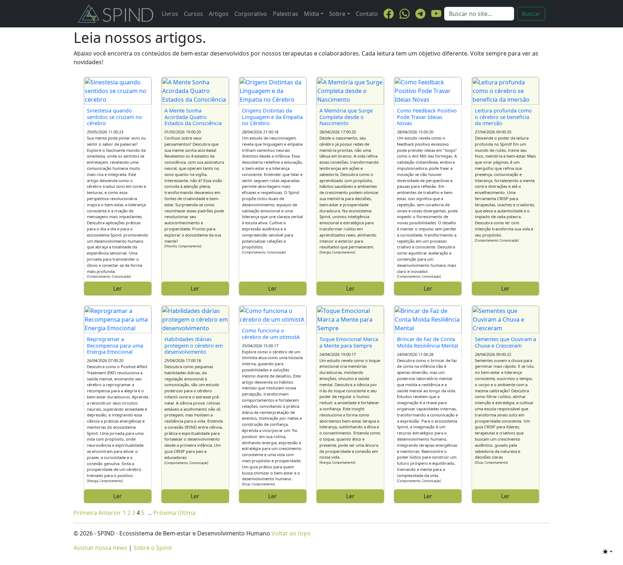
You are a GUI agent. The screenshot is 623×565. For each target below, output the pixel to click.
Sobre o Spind (152, 548)
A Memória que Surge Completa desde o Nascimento (346, 117)
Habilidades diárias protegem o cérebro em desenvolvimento (193, 345)
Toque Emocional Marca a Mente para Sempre (348, 342)
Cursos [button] (193, 14)
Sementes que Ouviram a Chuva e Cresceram (505, 342)
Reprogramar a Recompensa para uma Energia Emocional (115, 345)
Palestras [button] (285, 14)
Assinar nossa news (100, 548)
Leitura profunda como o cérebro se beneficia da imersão (503, 117)
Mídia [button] (311, 14)
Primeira (85, 513)
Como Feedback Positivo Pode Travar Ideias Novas (427, 117)
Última (186, 513)
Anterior (109, 513)
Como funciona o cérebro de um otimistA (271, 333)
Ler (117, 288)
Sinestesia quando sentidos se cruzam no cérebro (114, 117)
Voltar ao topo (291, 533)
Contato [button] (367, 14)
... (149, 513)
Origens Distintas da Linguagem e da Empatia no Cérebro (272, 117)
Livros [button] (170, 14)
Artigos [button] (219, 14)
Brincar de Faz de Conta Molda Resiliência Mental (427, 342)
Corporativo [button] (250, 14)
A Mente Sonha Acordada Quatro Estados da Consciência (193, 117)
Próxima (164, 513)
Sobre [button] (337, 14)
